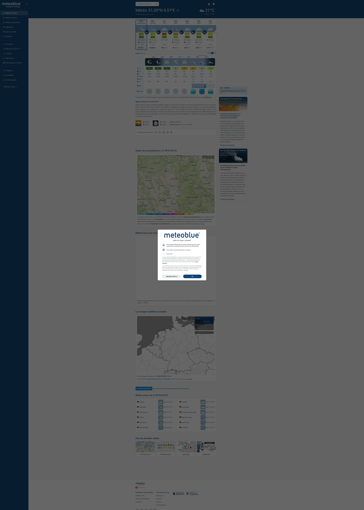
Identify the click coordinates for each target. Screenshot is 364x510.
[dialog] (182, 255)
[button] (182, 254)
